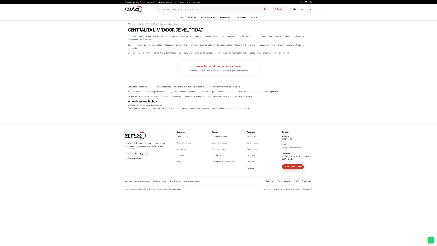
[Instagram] (306, 2)
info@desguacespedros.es (292, 148)
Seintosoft (177, 189)
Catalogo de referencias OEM (223, 162)
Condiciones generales (142, 181)
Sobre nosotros (240, 17)
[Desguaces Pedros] (134, 8)
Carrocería (251, 155)
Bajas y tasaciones (219, 149)
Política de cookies (175, 181)
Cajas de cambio (253, 143)
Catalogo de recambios (220, 137)
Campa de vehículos (208, 17)
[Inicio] (129, 24)
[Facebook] (301, 2)
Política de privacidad (159, 181)
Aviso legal (128, 181)
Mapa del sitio (182, 149)
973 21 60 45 (287, 139)
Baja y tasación (225, 17)
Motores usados (253, 137)
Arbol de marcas (218, 155)
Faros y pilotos (252, 149)
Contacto (254, 17)
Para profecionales (184, 143)
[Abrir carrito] (309, 9)
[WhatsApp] (310, 2)
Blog (178, 162)
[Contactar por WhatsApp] (431, 240)
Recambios (192, 17)
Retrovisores (252, 168)
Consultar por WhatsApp (293, 167)
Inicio (181, 17)
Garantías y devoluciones (192, 181)
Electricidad (251, 162)
